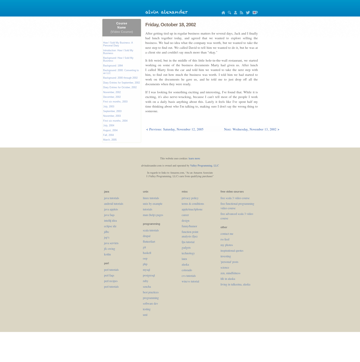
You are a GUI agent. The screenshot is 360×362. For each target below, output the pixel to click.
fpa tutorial (188, 242)
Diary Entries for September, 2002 (121, 82)
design (185, 220)
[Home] (222, 13)
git (144, 247)
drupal (146, 236)
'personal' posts (229, 262)
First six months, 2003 (115, 101)
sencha (147, 286)
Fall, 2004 (108, 135)
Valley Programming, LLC (204, 165)
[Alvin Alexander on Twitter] (247, 13)
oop (145, 258)
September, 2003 (112, 111)
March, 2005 (110, 139)
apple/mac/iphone (192, 209)
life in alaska (227, 279)
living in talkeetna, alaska (235, 284)
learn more (194, 158)
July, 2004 (108, 125)
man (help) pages (153, 215)
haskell (147, 253)
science (224, 267)
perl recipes (111, 281)
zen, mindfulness (230, 273)
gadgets (186, 247)
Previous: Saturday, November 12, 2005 (174, 129)
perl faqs (109, 275)
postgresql (149, 275)
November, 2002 (112, 92)
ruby (145, 281)
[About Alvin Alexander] (234, 13)
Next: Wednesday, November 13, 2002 (251, 129)
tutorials (147, 209)
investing (225, 256)
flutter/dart (149, 241)
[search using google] (228, 13)
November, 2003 (112, 115)
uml (145, 315)
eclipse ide (110, 226)
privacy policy (190, 198)
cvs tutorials (189, 276)
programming (151, 298)
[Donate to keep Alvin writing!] (254, 13)
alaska (185, 264)
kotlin (107, 254)
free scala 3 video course (235, 198)
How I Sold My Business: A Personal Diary (118, 44)
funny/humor (189, 226)
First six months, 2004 (115, 120)
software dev (150, 303)
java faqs (109, 215)
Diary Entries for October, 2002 (120, 87)
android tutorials (113, 203)
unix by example (152, 203)
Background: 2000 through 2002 (120, 77)
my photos (226, 245)
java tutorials (111, 198)
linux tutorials (151, 198)
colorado (187, 270)
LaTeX (184, 259)
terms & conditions (193, 203)
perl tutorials (111, 270)
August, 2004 (110, 130)
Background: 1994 (113, 65)
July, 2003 (108, 106)
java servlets (111, 243)
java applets (111, 209)
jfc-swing (109, 249)
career (185, 215)
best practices (151, 292)
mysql (146, 270)
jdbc (106, 232)
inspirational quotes (231, 250)
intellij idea (110, 220)
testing (147, 309)
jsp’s (106, 237)
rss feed (224, 239)
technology (188, 253)
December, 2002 (112, 97)
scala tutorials (151, 230)
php (145, 264)
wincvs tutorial (190, 281)
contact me (226, 234)
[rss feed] (240, 13)
